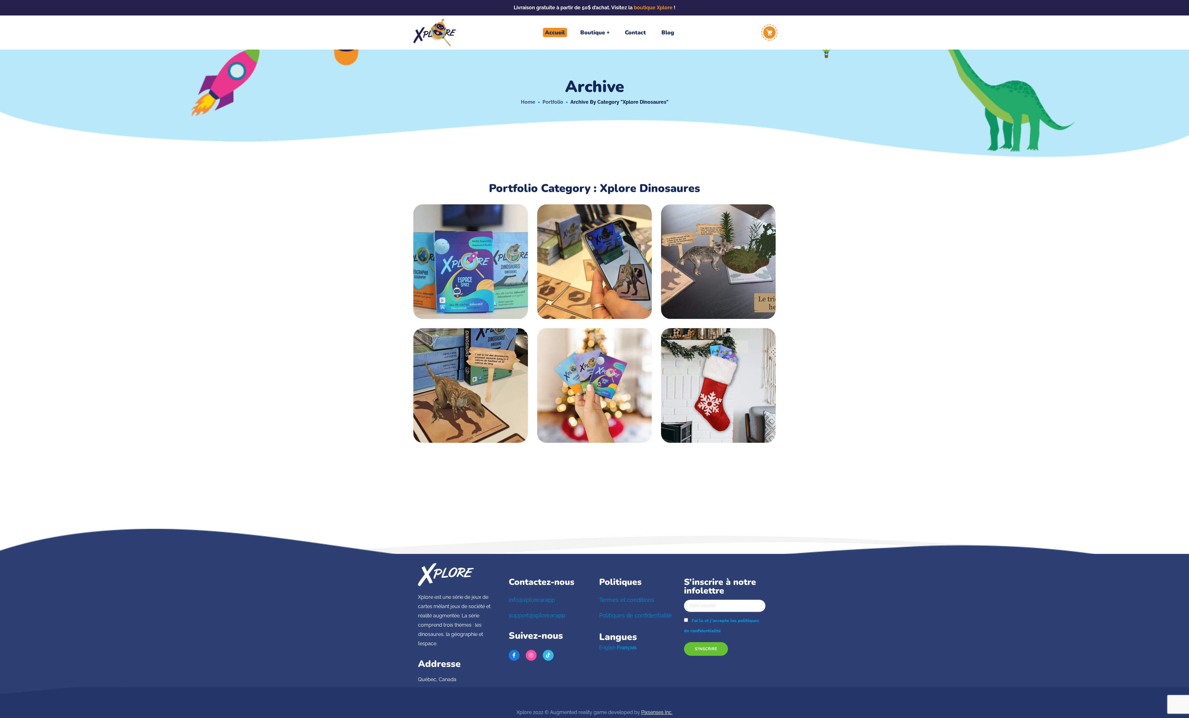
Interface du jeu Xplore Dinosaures (718, 255)
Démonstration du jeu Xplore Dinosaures (594, 255)
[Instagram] (531, 655)
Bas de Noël (595, 376)
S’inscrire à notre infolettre (720, 587)
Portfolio (552, 102)
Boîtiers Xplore (471, 252)
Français (627, 648)
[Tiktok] (548, 655)
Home (528, 102)
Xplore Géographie (470, 269)
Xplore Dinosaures (450, 263)
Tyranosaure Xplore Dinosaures (470, 379)
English (607, 648)
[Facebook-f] (514, 655)
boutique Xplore (653, 8)
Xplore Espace (492, 263)
